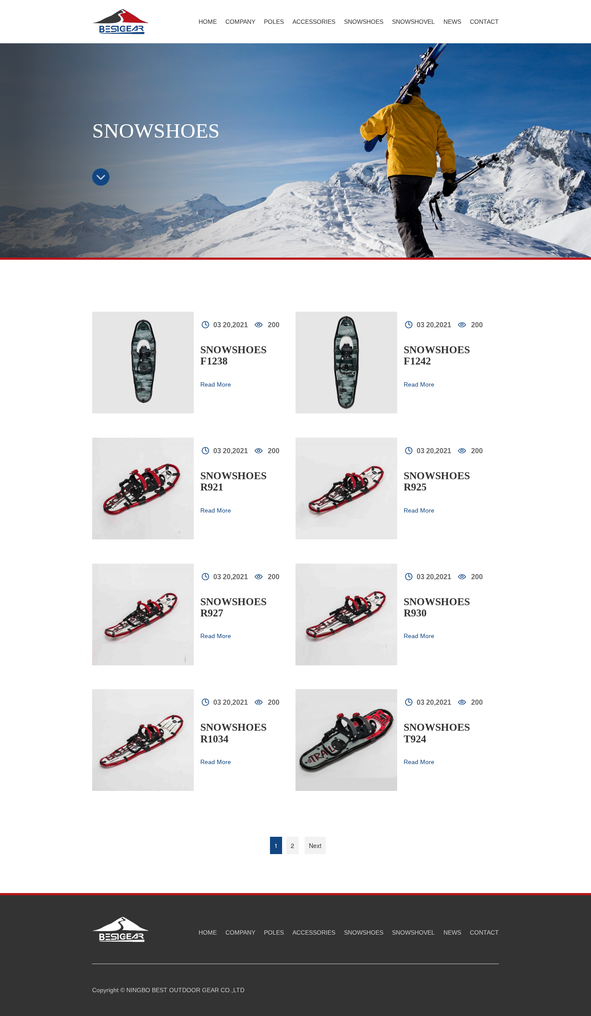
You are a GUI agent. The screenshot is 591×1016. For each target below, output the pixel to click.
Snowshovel (413, 21)
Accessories (313, 21)
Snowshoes (363, 21)
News (452, 21)
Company (240, 21)
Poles (274, 21)
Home (208, 21)
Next (315, 845)
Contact (484, 21)
